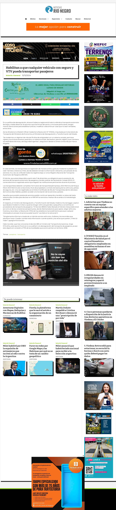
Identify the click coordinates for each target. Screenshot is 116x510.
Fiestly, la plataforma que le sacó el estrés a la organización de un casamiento (40, 311)
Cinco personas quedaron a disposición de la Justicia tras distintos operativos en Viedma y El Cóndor (98, 316)
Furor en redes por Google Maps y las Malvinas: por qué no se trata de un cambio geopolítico (41, 351)
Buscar (78, 19)
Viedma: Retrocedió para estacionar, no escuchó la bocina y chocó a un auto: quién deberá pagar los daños (97, 351)
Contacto (68, 19)
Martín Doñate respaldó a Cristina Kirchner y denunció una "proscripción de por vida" (66, 312)
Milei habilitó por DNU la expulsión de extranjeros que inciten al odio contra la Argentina (14, 351)
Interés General (13, 75)
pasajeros (12, 234)
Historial (87, 19)
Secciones (42, 19)
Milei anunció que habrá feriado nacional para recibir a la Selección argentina (67, 350)
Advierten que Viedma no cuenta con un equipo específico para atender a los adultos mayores (98, 206)
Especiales (56, 19)
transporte (21, 234)
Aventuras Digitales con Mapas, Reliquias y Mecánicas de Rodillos (14, 310)
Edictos (32, 19)
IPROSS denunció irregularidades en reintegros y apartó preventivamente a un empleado (95, 280)
